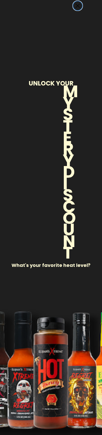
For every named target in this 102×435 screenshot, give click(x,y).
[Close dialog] (77, 5)
